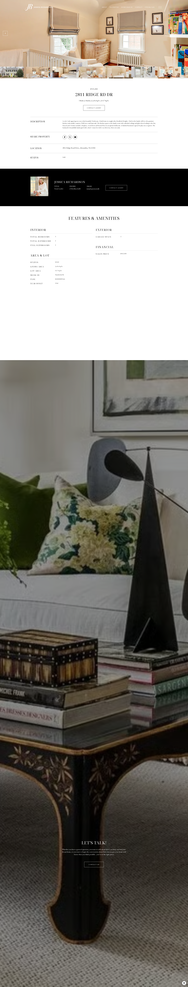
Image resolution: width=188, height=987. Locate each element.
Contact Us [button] (94, 864)
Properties (114, 7)
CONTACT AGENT (116, 188)
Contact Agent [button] (94, 108)
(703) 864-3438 (75, 189)
